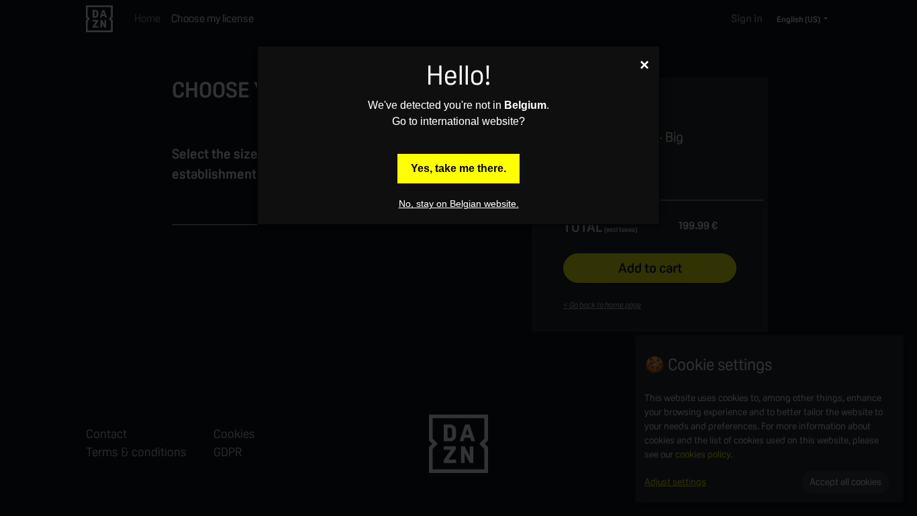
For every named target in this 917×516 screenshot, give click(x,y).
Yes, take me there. (458, 168)
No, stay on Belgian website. (459, 203)
